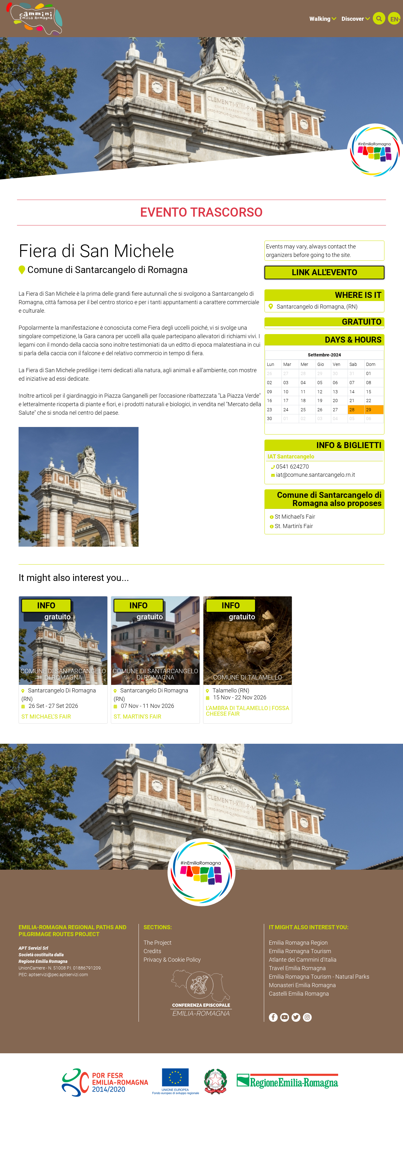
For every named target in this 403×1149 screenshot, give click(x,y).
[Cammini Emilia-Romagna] (31, 18)
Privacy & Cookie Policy (172, 959)
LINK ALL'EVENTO (324, 272)
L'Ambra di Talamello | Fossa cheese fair (247, 711)
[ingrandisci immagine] (79, 487)
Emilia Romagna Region (298, 942)
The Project (158, 942)
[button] (379, 18)
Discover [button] (353, 18)
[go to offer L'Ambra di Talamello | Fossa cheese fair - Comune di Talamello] (247, 640)
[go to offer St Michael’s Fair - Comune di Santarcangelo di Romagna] (63, 640)
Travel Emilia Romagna (297, 968)
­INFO (46, 605)
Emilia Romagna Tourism (300, 951)
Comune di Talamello (247, 677)
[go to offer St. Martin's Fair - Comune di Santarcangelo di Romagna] (155, 640)
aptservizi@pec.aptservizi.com (58, 974)
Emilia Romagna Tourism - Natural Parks (319, 976)
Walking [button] (320, 18)
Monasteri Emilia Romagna (302, 985)
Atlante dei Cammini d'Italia (303, 959)
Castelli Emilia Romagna (299, 993)
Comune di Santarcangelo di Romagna (63, 674)
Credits (152, 951)
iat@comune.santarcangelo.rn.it (315, 474)
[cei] (201, 993)
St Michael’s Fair (294, 517)
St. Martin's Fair (293, 526)
